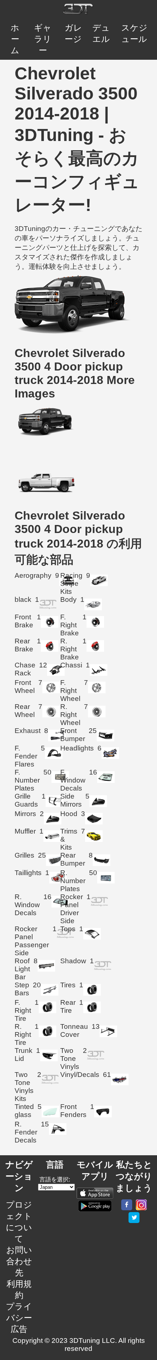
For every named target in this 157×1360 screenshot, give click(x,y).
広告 (19, 1329)
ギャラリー (42, 39)
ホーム (15, 39)
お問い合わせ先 (19, 1261)
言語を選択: (54, 1179)
